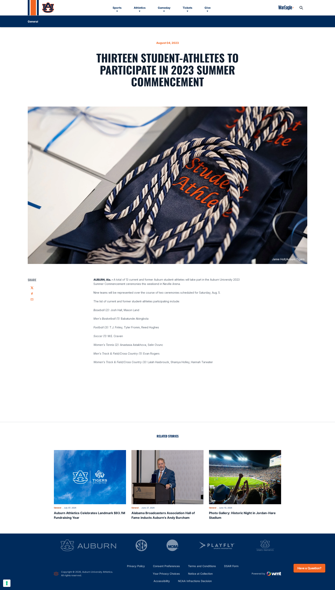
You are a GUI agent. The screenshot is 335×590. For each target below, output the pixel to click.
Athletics (140, 7)
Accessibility (162, 581)
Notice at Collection (200, 573)
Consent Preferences (166, 566)
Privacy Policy (136, 566)
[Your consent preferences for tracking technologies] (6, 583)
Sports (117, 7)
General (57, 508)
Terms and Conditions (202, 566)
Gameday (164, 7)
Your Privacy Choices (166, 573)
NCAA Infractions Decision (195, 581)
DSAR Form (231, 566)
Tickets (187, 7)
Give (208, 7)
